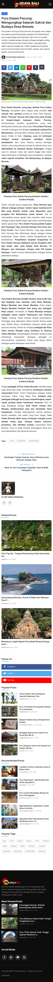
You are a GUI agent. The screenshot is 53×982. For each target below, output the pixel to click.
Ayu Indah (22, 785)
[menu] (3, 4)
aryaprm (22, 924)
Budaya (46, 841)
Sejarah (14, 846)
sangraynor (23, 937)
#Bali (23, 846)
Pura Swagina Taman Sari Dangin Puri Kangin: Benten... (35, 747)
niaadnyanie (23, 699)
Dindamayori (23, 712)
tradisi (29, 841)
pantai (20, 841)
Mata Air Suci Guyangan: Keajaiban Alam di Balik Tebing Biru (26, 468)
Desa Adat (18, 851)
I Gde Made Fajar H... (26, 725)
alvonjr (21, 751)
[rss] (24, 957)
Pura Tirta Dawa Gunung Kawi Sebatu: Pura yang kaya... (35, 708)
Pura (11, 841)
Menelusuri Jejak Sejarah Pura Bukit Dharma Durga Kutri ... (25, 642)
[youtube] (17, 957)
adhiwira (4, 559)
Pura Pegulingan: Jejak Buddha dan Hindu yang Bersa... (34, 781)
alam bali (42, 851)
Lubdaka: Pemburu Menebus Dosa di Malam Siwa (34, 768)
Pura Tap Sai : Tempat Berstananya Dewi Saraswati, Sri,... (25, 554)
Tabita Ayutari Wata (26, 811)
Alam (5, 846)
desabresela (34, 441)
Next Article (25, 464)
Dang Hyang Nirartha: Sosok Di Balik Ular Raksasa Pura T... (25, 598)
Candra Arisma (24, 910)
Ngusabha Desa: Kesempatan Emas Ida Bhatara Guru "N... (34, 820)
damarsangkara (24, 824)
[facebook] (4, 957)
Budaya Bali (30, 851)
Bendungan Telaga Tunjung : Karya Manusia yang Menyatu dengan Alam (26, 458)
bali (4, 841)
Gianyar (32, 846)
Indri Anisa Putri (24, 798)
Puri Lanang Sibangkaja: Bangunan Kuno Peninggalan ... (34, 794)
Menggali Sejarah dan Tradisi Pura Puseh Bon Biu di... (33, 734)
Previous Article (28, 454)
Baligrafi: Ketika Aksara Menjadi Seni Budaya (34, 721)
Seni (37, 841)
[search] (50, 4)
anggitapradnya (24, 738)
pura (12, 441)
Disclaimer (5, 976)
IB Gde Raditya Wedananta (12, 497)
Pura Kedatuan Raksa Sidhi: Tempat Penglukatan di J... (35, 919)
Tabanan (6, 851)
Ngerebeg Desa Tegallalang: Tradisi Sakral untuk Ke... (34, 807)
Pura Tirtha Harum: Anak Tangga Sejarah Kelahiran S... (34, 933)
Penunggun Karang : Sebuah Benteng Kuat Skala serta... (32, 906)
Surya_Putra (23, 772)
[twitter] (11, 957)
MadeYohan (5, 648)
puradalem (21, 441)
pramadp (4, 604)
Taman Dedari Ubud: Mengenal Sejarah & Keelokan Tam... (32, 695)
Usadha (42, 846)
